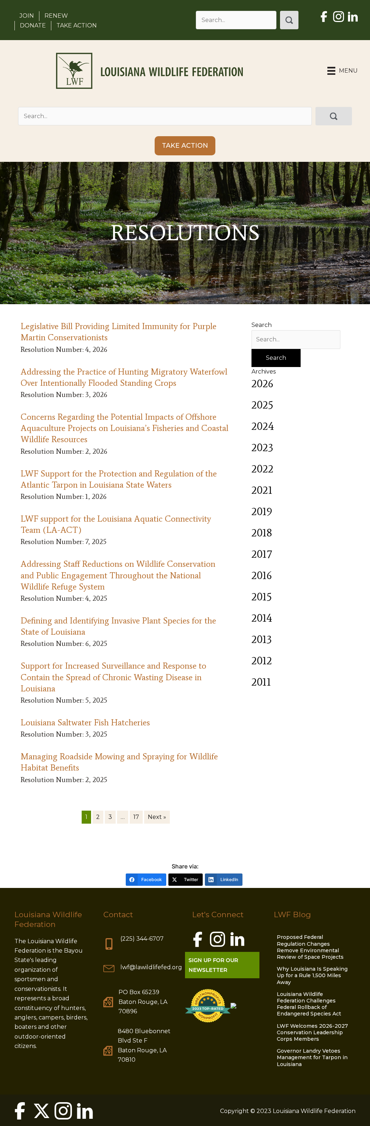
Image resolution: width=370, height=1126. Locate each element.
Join (27, 15)
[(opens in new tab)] (208, 1005)
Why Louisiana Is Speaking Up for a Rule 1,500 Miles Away (312, 975)
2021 (261, 490)
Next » (157, 817)
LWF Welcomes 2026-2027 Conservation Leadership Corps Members (312, 1032)
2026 (262, 383)
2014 (261, 618)
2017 (261, 554)
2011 (261, 682)
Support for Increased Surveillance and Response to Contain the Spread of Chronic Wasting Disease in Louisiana (113, 676)
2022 (262, 468)
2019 (261, 511)
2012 (261, 660)
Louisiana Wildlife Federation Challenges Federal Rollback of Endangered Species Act (309, 1004)
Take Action (76, 25)
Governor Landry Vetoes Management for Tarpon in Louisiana (312, 1057)
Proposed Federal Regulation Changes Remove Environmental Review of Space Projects (310, 947)
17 (136, 817)
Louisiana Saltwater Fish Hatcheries (85, 722)
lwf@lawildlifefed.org (151, 967)
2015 (261, 596)
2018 (261, 532)
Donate (33, 25)
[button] (289, 20)
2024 (262, 426)
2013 (261, 639)
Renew (56, 15)
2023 (262, 447)
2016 (261, 575)
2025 (262, 404)
